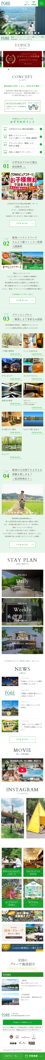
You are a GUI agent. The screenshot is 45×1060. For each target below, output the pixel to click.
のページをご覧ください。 (28, 1029)
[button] (6, 33)
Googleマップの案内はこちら (22, 1022)
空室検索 (33, 4)
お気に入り (27, 4)
